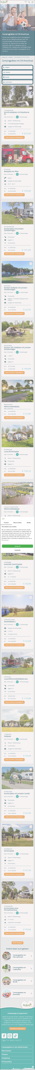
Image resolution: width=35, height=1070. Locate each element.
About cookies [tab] (17, 522)
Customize (17, 550)
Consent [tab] (6, 522)
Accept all (17, 546)
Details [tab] (29, 522)
